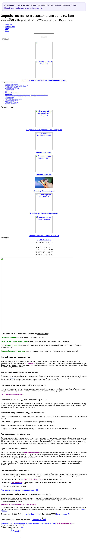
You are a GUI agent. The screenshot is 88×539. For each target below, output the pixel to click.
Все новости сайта (39, 520)
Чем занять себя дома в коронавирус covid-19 (19, 490)
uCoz (22, 527)
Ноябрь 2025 (44, 240)
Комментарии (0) (63, 514)
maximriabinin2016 (33, 514)
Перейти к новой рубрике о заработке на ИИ (23, 8)
